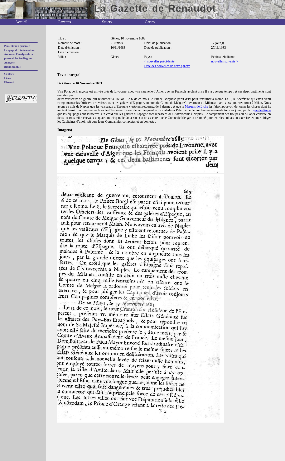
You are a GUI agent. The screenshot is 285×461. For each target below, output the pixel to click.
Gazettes (64, 22)
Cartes (150, 22)
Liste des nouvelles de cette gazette (167, 66)
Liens (7, 78)
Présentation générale (17, 45)
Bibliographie (12, 66)
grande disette (262, 110)
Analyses (9, 62)
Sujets (107, 22)
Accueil (21, 22)
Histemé (9, 82)
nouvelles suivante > (224, 61)
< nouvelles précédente (159, 61)
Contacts (9, 73)
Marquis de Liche (196, 106)
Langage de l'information (19, 50)
